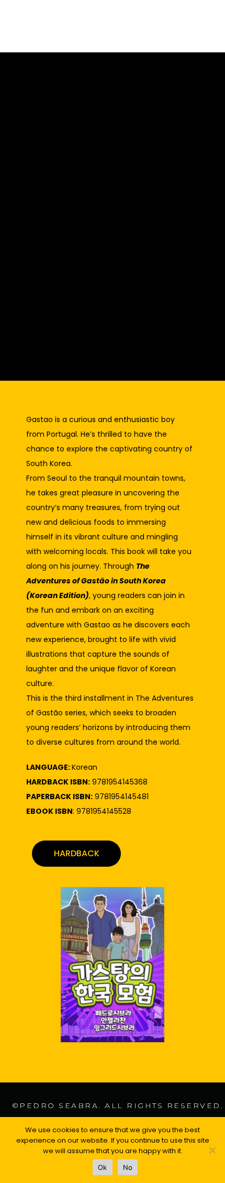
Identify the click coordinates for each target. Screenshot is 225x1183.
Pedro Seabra (58, 1105)
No (128, 1167)
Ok (102, 1167)
